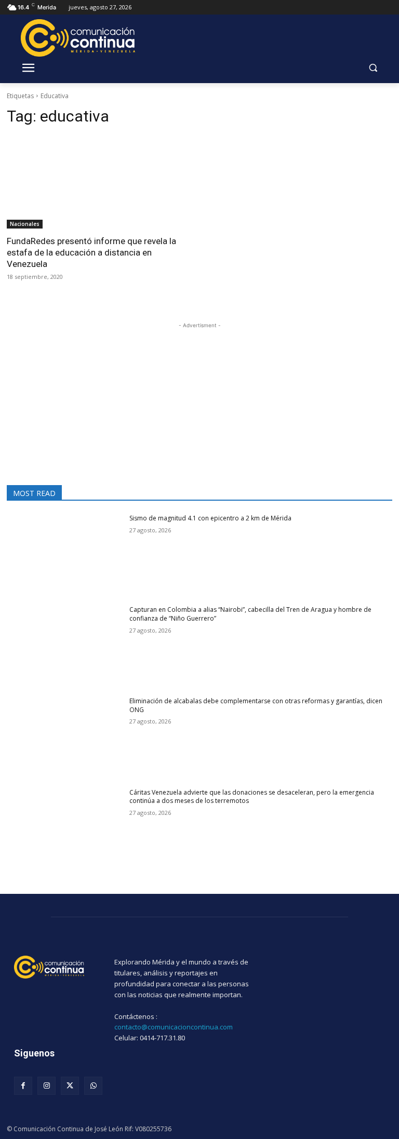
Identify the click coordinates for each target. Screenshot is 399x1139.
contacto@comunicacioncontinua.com (173, 1026)
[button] (373, 68)
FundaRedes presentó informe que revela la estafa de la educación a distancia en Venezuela (91, 252)
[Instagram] (46, 1086)
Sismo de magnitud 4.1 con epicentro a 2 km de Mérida (210, 518)
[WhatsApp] (93, 1086)
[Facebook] (23, 1086)
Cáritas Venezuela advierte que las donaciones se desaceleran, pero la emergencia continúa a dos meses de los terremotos (251, 797)
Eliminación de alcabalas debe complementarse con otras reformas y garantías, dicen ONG (255, 705)
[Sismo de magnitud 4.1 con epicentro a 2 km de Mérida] (65, 554)
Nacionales (24, 223)
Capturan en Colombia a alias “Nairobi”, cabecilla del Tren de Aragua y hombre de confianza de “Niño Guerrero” (250, 614)
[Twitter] (70, 1086)
